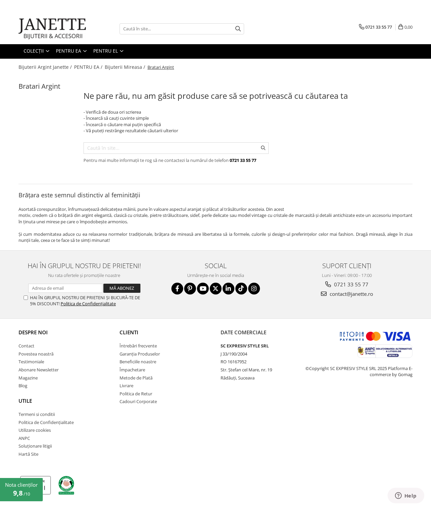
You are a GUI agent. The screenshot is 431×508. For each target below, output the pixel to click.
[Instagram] (254, 288)
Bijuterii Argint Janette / (46, 67)
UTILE (25, 400)
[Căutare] (238, 28)
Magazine (28, 378)
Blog (23, 386)
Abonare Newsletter (39, 370)
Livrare (126, 386)
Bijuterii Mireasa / (125, 67)
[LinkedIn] (228, 288)
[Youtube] (203, 288)
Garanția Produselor (140, 354)
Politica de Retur (136, 394)
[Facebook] (177, 288)
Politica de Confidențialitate (88, 304)
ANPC (24, 438)
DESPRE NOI (33, 332)
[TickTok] (241, 288)
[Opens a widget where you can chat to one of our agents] (405, 496)
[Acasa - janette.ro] (52, 29)
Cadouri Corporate (138, 401)
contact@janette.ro (350, 293)
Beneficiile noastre (138, 362)
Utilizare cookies (35, 430)
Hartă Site (28, 454)
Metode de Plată (136, 378)
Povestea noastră (36, 354)
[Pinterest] (190, 288)
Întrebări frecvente (138, 346)
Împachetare (132, 370)
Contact (26, 346)
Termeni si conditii (37, 414)
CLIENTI (129, 332)
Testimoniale (31, 362)
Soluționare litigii (35, 446)
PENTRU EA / (89, 67)
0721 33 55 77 (350, 284)
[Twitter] (216, 288)
